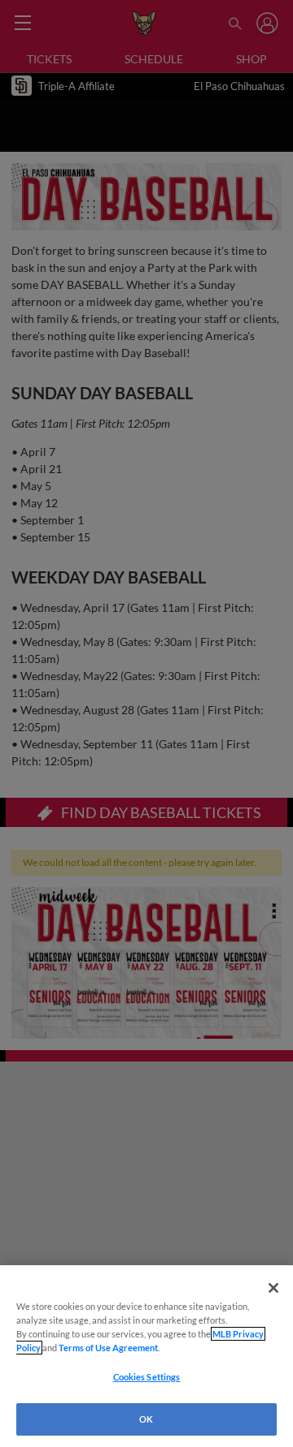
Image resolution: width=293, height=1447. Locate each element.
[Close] (273, 1288)
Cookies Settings (147, 1377)
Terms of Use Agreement (108, 1347)
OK (146, 1419)
